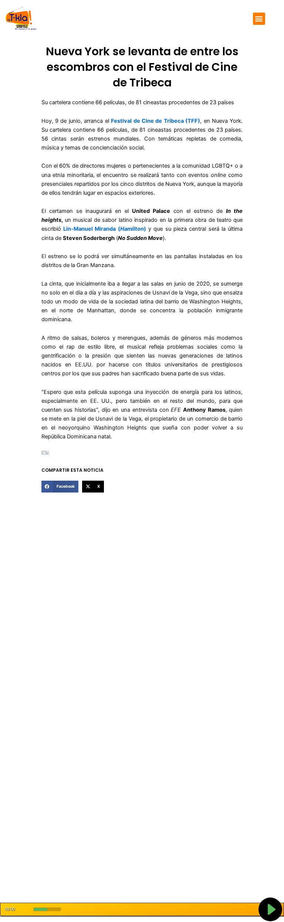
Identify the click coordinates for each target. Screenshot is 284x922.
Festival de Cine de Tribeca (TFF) (155, 121)
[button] (259, 19)
